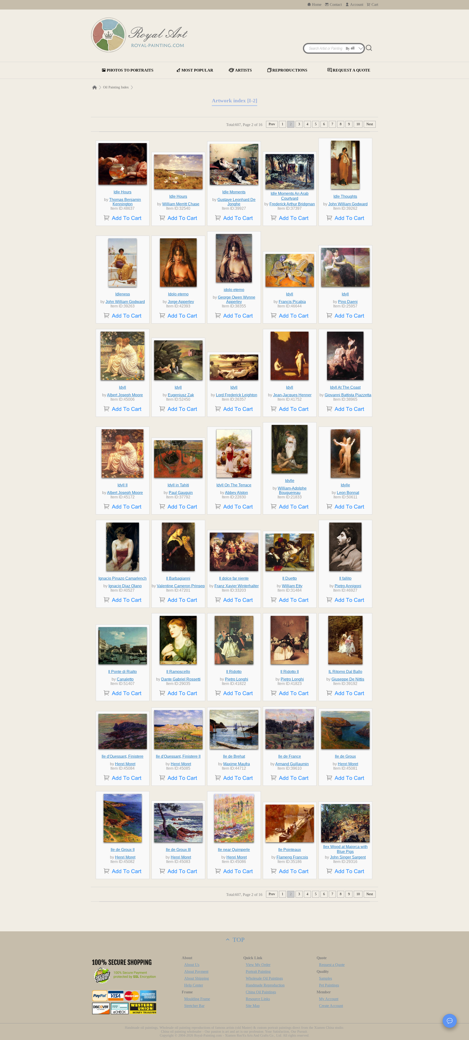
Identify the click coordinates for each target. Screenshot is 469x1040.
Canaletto (125, 679)
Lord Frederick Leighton (236, 395)
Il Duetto (289, 578)
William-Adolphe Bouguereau (292, 490)
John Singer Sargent (348, 857)
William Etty (292, 586)
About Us (191, 965)
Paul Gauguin (181, 493)
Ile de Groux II (123, 850)
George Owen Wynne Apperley (236, 299)
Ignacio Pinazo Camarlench (122, 578)
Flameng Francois (292, 857)
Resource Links (258, 999)
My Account (328, 999)
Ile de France (289, 756)
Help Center (193, 985)
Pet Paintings (329, 985)
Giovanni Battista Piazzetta (348, 395)
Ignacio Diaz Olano (125, 586)
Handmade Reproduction (265, 985)
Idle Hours (122, 192)
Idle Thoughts (345, 196)
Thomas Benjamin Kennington (125, 202)
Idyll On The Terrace (233, 485)
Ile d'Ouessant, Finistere (122, 756)
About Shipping (196, 978)
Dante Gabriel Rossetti (181, 679)
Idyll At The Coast (345, 387)
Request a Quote (332, 965)
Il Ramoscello (178, 672)
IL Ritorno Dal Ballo (345, 672)
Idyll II (122, 485)
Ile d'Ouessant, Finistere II (178, 756)
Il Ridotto (234, 672)
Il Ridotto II (289, 672)
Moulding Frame (197, 999)
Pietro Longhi (236, 679)
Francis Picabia (292, 302)
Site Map (253, 1006)
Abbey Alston (236, 493)
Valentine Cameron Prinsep (181, 586)
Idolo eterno (178, 294)
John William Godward (348, 204)
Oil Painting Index (116, 87)
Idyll (289, 294)
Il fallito (345, 578)
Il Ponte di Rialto (122, 672)
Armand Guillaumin (292, 764)
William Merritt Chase (180, 204)
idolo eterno (234, 290)
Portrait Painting (258, 971)
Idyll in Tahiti (178, 485)
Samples (325, 978)
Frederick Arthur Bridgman (292, 204)
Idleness (122, 294)
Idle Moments (233, 192)
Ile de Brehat (234, 756)
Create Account (331, 1006)
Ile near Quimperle (234, 850)
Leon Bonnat (348, 493)
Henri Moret (125, 764)
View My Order (258, 965)
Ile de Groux (345, 756)
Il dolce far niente (234, 578)
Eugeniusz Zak (181, 395)
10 (358, 124)
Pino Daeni (348, 302)
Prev (272, 124)
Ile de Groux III (178, 850)
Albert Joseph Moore (125, 395)
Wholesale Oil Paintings (264, 978)
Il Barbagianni (178, 578)
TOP (238, 939)
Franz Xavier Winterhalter (236, 586)
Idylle (289, 481)
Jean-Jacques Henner (292, 395)
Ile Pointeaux (289, 850)
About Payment (196, 971)
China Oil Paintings (261, 992)
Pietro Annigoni (348, 586)
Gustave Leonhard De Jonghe (236, 202)
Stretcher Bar (194, 1006)
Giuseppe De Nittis (347, 679)
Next (369, 124)
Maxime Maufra (236, 764)
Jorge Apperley (181, 302)
